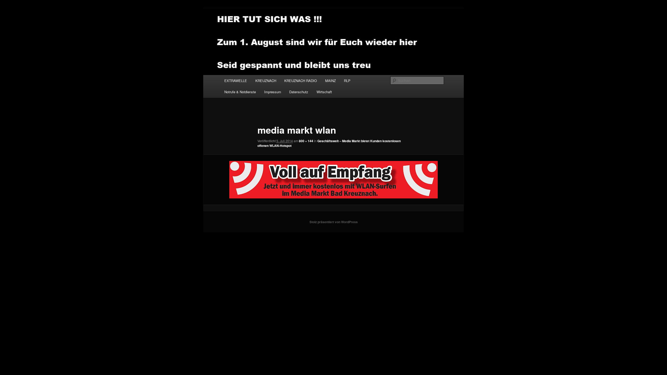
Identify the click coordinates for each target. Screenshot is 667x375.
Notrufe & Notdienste (240, 91)
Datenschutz (298, 91)
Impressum (272, 91)
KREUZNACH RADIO (300, 80)
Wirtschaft (324, 91)
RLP (347, 80)
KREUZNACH (265, 80)
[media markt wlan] (333, 179)
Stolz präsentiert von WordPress (334, 222)
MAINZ (330, 80)
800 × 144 (306, 141)
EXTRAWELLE (235, 80)
